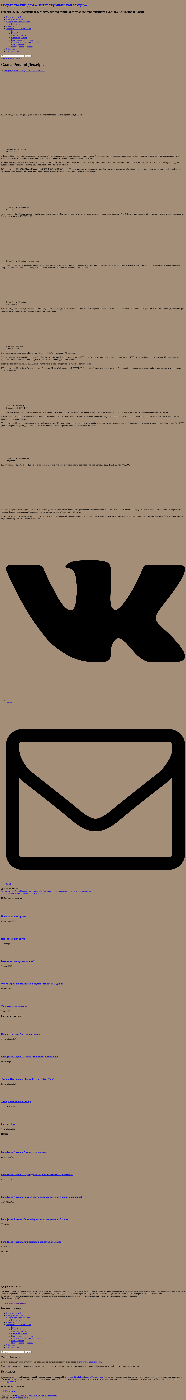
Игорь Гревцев (17, 33)
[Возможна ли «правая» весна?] (7, 956)
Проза (13, 31)
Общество (10, 49)
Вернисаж (15, 24)
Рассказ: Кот (8, 1124)
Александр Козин (18, 35)
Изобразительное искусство (18, 22)
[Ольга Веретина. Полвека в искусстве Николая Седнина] (7, 979)
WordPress (15, 1398)
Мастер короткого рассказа (22, 47)
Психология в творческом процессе (26, 42)
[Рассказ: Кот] (7, 1119)
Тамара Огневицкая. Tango (16, 1101)
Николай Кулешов (19, 38)
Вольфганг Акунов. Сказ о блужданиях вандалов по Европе (34, 1219)
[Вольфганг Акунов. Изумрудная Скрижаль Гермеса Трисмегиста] (7, 1169)
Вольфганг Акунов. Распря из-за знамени (24, 1152)
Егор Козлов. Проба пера (22, 40)
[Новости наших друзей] (7, 911)
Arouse (26, 1398)
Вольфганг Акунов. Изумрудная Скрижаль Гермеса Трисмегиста (37, 1174)
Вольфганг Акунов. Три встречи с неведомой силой (29, 1056)
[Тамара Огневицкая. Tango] (7, 1097)
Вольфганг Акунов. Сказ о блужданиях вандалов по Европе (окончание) (41, 1197)
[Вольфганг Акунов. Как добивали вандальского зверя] (7, 1237)
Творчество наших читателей (18, 28)
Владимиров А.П (13, 17)
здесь (9, 1366)
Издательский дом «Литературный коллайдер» (44, 5)
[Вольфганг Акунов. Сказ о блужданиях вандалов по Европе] (7, 1214)
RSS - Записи (9, 1391)
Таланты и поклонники (14, 1006)
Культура (10, 26)
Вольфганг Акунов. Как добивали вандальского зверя (31, 1241)
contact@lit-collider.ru (75, 1377)
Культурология (16, 58)
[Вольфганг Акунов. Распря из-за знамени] (7, 1147)
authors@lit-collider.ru (94, 1377)
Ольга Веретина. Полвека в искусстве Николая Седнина (32, 983)
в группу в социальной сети (89, 1362)
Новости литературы (15, 1303)
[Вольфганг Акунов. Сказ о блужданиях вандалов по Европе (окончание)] (7, 1192)
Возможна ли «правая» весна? (18, 961)
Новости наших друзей (13, 916)
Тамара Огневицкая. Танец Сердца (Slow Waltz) (27, 1079)
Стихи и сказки (12, 51)
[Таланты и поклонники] (7, 1001)
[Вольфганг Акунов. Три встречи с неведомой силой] (7, 1052)
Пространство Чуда (14, 19)
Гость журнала (17, 44)
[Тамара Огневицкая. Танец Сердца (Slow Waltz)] (7, 1074)
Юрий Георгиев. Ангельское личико (21, 1034)
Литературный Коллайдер (15, 71)
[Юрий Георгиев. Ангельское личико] (7, 1029)
